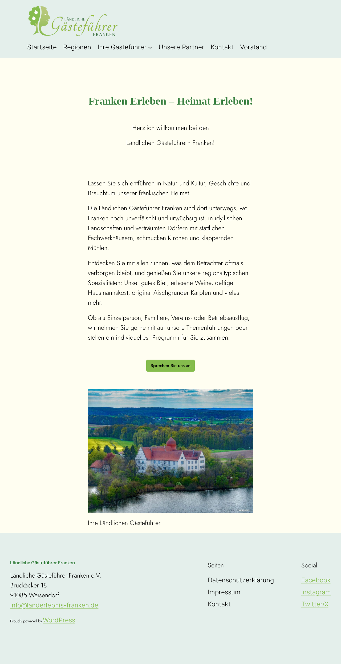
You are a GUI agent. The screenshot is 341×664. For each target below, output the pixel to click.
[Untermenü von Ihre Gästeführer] (150, 47)
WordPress (59, 620)
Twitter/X (314, 604)
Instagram (316, 592)
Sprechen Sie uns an (170, 365)
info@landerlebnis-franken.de (54, 605)
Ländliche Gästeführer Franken (42, 562)
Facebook (316, 580)
